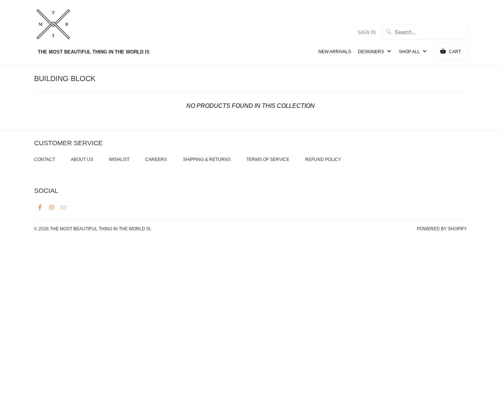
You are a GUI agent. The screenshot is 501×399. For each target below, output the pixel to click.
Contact (44, 159)
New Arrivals (334, 51)
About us (82, 159)
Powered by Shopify (442, 228)
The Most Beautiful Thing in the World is (100, 228)
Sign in (367, 32)
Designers (371, 51)
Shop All (410, 51)
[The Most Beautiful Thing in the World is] (67, 25)
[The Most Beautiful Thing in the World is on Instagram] (52, 207)
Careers (156, 159)
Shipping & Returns (207, 159)
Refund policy (323, 159)
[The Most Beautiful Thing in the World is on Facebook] (40, 207)
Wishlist (119, 159)
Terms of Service (267, 159)
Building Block (64, 78)
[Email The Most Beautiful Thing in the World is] (63, 207)
